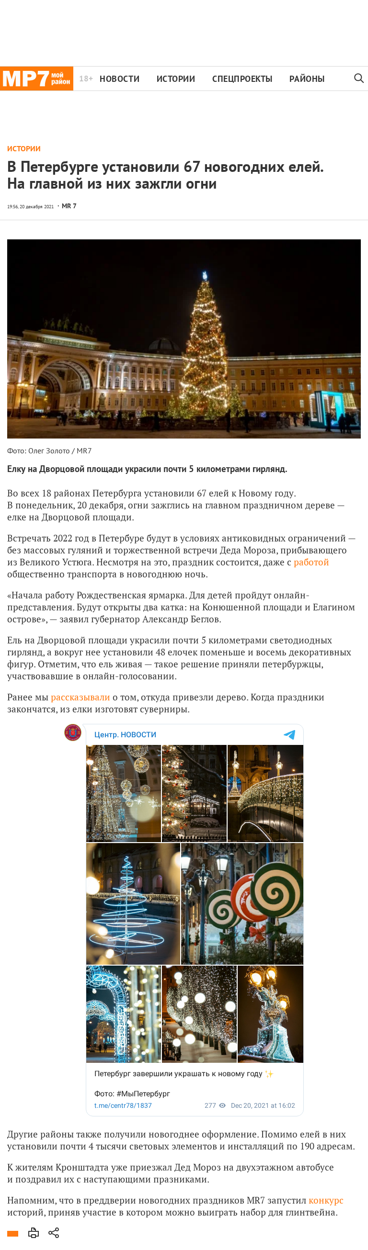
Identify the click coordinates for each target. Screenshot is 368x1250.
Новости (119, 78)
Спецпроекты (242, 78)
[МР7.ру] (36, 78)
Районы (306, 78)
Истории (176, 78)
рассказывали (80, 697)
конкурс (326, 1200)
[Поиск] (359, 78)
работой (311, 562)
